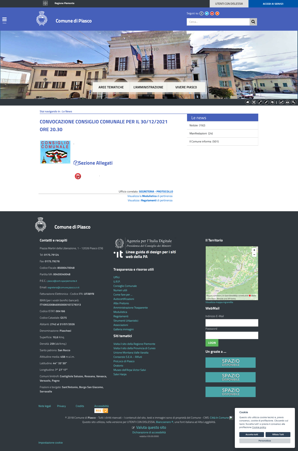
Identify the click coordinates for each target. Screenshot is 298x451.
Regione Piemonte (64, 3)
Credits (80, 406)
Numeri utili (120, 290)
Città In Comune (219, 418)
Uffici (116, 277)
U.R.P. (116, 281)
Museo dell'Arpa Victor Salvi (129, 370)
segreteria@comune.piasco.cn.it (63, 287)
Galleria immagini (123, 329)
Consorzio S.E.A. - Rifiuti (127, 357)
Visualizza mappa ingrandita (219, 302)
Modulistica (120, 312)
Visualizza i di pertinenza (150, 200)
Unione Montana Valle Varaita (130, 352)
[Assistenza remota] (231, 418)
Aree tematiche (111, 87)
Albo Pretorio (121, 303)
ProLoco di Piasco (124, 361)
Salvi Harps (119, 374)
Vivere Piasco (186, 87)
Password (211, 329)
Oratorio (118, 365)
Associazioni (120, 325)
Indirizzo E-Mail (214, 316)
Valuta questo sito (151, 427)
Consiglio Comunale (125, 286)
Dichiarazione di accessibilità (149, 432)
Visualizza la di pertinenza (149, 196)
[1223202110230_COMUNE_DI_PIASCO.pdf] (78, 176)
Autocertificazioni (123, 299)
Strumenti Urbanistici (125, 320)
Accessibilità (101, 406)
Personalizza (265, 440)
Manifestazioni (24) (201, 133)
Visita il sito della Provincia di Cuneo (134, 348)
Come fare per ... (122, 294)
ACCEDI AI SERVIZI (273, 4)
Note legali (44, 406)
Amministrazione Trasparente (130, 307)
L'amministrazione (148, 87)
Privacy (61, 406)
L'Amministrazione (146, 102)
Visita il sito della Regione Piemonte (134, 344)
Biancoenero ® (164, 422)
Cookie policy (259, 427)
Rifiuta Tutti (278, 434)
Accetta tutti (252, 434)
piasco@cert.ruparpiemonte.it (62, 281)
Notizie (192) (197, 125)
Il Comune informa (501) (204, 141)
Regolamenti (120, 316)
